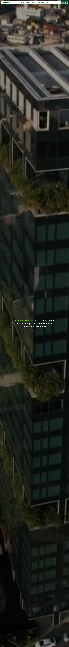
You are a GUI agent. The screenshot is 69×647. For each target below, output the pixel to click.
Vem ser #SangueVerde (25, 2)
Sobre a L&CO (33, 2)
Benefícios (48, 2)
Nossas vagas (64, 2)
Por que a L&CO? (41, 2)
